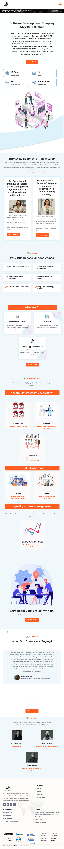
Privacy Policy (41, 797)
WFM (46, 493)
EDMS (18, 493)
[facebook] (4, 804)
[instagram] (11, 804)
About (39, 791)
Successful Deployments (11, 821)
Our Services (7, 815)
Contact (40, 794)
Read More (14, 234)
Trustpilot (32, 843)
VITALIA (46, 423)
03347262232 (39, 819)
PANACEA (32, 455)
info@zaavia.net (40, 822)
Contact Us (33, 364)
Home (39, 788)
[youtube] (14, 804)
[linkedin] (8, 804)
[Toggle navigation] (60, 4)
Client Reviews (8, 818)
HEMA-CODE (18, 423)
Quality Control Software (32, 542)
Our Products (7, 812)
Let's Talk (33, 62)
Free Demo (33, 619)
